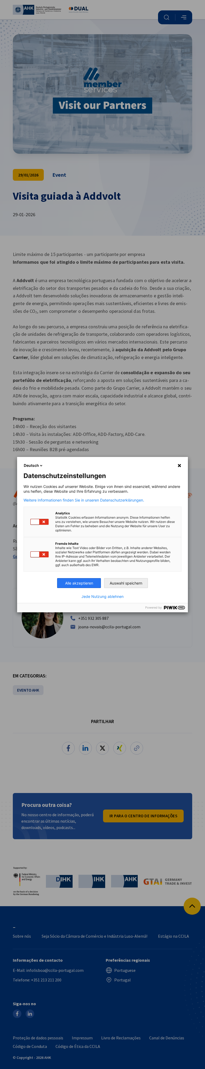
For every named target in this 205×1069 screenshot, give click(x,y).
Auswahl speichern (126, 583)
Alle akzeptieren (79, 583)
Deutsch (31, 465)
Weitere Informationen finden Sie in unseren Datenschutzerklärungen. (83, 500)
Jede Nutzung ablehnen (102, 596)
